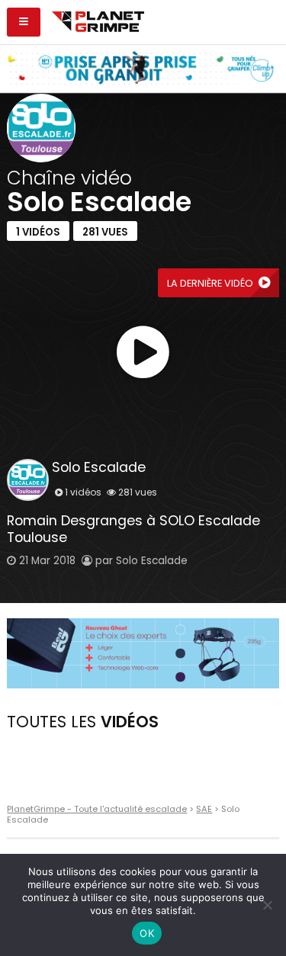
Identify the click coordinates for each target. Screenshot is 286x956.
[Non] (267, 905)
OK (147, 933)
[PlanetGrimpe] (98, 20)
